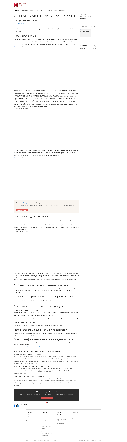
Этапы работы (44, 420)
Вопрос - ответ (44, 418)
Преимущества (44, 416)
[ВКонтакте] (14, 406)
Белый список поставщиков (47, 433)
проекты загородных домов (96, 47)
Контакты (62, 10)
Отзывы (42, 10)
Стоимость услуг (44, 422)
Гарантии (43, 428)
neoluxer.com (98, 440)
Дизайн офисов (29, 414)
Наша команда (44, 414)
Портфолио (24, 10)
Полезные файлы (45, 435)
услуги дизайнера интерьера (40, 346)
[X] (16, 406)
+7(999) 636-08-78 (60, 422)
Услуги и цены (34, 10)
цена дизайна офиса (27, 346)
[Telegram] (18, 406)
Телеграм (74, 418)
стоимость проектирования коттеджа (58, 346)
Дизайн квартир (29, 416)
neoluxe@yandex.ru (60, 423)
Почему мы (49, 10)
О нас (55, 10)
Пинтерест (74, 416)
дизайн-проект (25, 203)
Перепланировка (29, 418)
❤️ (46, 402)
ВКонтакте (74, 414)
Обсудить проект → (19, 23)
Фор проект (28, 420)
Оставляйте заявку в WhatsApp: (63, 415)
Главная (17, 10)
